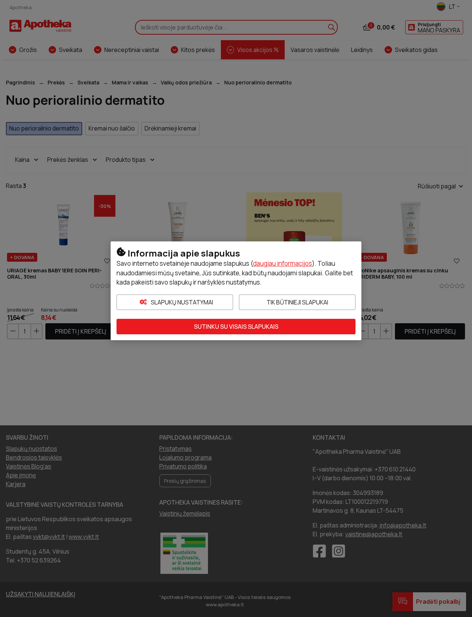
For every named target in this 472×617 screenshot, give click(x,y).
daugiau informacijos (282, 263)
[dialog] (236, 308)
